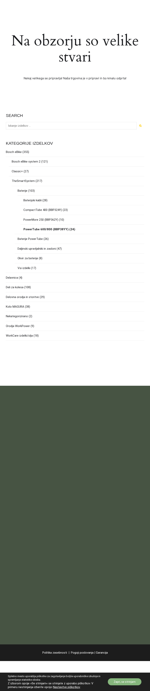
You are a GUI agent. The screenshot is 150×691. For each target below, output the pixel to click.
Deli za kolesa (14, 287)
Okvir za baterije (28, 258)
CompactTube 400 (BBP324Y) (42, 210)
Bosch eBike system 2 (26, 161)
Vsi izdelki (24, 268)
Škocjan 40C (14, 447)
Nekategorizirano (17, 316)
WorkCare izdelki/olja (19, 335)
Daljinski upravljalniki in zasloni (37, 248)
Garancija (102, 652)
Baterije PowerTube (30, 239)
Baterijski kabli (32, 200)
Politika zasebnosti (54, 652)
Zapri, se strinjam (125, 681)
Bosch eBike (14, 152)
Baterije (22, 190)
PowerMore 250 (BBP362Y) (40, 219)
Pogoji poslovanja (82, 652)
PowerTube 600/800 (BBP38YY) (46, 229)
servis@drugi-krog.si (31, 487)
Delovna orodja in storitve (22, 297)
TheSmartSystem (23, 181)
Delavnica (12, 277)
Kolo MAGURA (15, 306)
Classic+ (17, 171)
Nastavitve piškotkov (66, 687)
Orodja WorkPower (18, 326)
